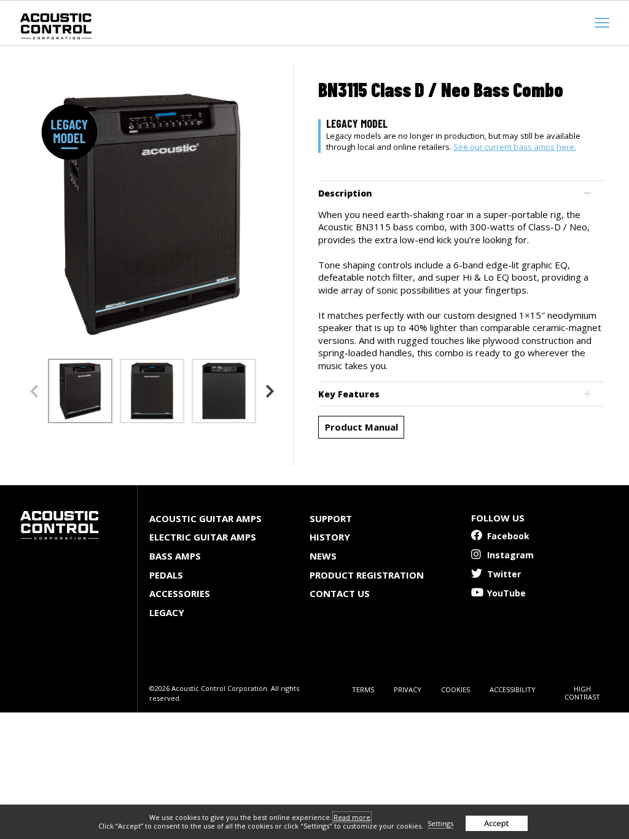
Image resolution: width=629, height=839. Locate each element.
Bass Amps (175, 556)
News (323, 556)
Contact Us (340, 593)
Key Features (349, 394)
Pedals (166, 575)
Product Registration (367, 575)
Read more (352, 817)
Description (345, 193)
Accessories (179, 593)
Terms (363, 689)
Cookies (455, 689)
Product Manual (361, 427)
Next (270, 391)
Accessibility (513, 689)
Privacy (407, 689)
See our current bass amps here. (514, 146)
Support (331, 518)
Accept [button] (496, 823)
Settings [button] (440, 823)
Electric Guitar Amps (202, 537)
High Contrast (582, 693)
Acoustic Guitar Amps (205, 518)
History (330, 537)
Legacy (166, 612)
